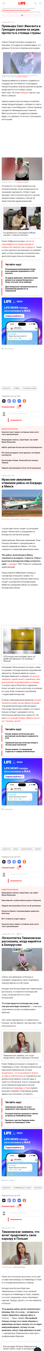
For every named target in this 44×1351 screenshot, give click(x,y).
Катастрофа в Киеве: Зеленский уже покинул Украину (20, 461)
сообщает (24, 92)
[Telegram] (14, 401)
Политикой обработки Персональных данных (16, 10)
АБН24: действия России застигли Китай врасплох (22, 447)
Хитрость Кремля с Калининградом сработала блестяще (20, 912)
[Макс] (9, 401)
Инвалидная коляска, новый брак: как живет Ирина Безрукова (20, 441)
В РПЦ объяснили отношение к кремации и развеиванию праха (19, 1312)
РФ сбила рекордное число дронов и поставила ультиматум (21, 454)
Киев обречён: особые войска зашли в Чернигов (21, 900)
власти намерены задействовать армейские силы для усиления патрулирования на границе (21, 679)
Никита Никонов (9, 348)
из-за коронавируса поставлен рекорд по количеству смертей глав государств (18, 244)
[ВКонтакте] (19, 401)
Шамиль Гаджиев (9, 1212)
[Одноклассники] (24, 401)
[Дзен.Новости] (4, 401)
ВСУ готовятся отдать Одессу (14, 919)
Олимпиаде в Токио (21, 1120)
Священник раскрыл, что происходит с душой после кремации (20, 1320)
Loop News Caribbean (22, 76)
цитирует (13, 564)
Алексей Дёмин (8, 809)
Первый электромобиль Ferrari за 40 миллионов (21, 468)
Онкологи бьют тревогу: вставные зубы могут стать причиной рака (20, 433)
